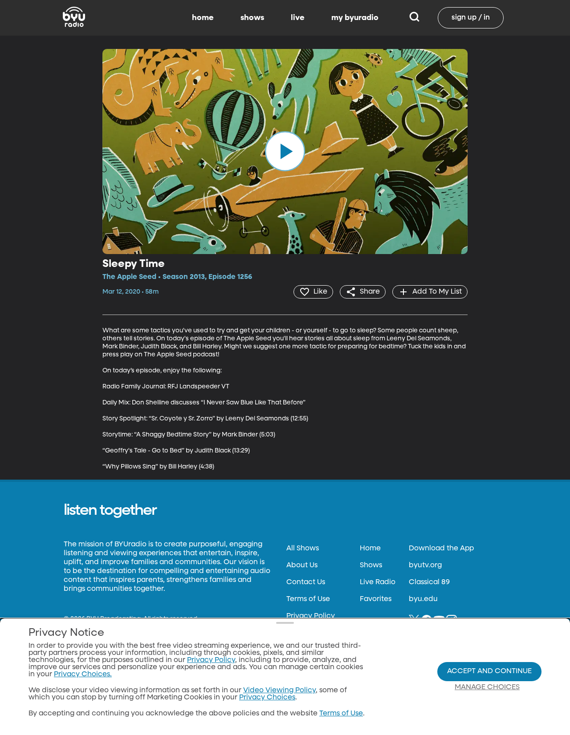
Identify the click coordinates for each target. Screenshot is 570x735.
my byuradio (355, 18)
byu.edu (423, 599)
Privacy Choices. (83, 674)
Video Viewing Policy (279, 690)
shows (252, 18)
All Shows (302, 548)
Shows (371, 565)
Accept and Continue (489, 671)
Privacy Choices (267, 697)
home (203, 18)
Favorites (375, 599)
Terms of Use (308, 599)
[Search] (414, 17)
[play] (285, 151)
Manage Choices (487, 687)
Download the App (441, 548)
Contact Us (305, 582)
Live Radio (377, 582)
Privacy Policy (310, 616)
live (298, 18)
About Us (302, 565)
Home (370, 548)
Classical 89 (429, 582)
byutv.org (425, 565)
